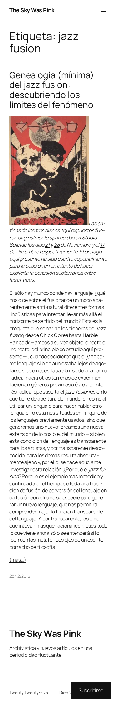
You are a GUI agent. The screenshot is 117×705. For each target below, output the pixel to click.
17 (102, 244)
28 (57, 244)
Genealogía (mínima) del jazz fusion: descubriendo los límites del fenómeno (51, 90)
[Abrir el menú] (104, 10)
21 (47, 244)
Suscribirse (91, 690)
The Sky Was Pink (31, 10)
